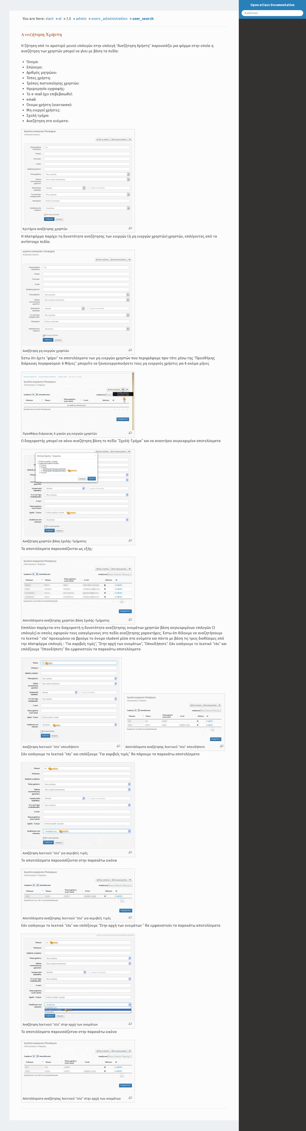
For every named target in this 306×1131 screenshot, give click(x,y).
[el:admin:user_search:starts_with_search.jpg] (78, 1020)
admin (81, 19)
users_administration (109, 19)
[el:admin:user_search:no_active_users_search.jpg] (78, 346)
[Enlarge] (130, 228)
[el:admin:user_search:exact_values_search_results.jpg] (78, 914)
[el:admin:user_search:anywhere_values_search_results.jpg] (174, 742)
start (49, 19)
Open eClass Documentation (272, 5)
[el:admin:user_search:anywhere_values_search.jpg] (71, 742)
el (59, 19)
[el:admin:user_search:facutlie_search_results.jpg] (78, 616)
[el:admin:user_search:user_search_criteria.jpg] (78, 224)
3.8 (68, 19)
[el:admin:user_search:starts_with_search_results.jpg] (78, 1094)
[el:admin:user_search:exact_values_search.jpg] (78, 849)
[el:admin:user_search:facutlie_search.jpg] (78, 537)
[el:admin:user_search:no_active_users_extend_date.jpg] (78, 429)
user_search (143, 19)
